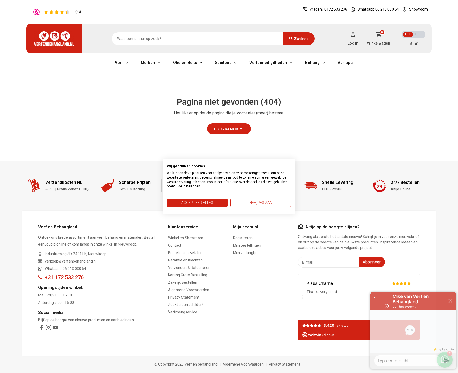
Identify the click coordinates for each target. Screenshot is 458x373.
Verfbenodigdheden (268, 62)
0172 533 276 (335, 9)
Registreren (243, 238)
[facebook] (41, 328)
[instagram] (48, 328)
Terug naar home (229, 129)
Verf (119, 62)
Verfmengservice (182, 312)
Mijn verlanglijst (246, 253)
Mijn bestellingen (247, 245)
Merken (148, 62)
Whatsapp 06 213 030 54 (378, 9)
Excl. (418, 34)
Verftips (345, 62)
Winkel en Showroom (185, 238)
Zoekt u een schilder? (186, 305)
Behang (312, 62)
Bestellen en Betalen (185, 253)
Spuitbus (223, 62)
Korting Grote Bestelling (187, 275)
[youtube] (55, 328)
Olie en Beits (185, 62)
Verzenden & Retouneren (189, 267)
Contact (174, 245)
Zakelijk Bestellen (182, 282)
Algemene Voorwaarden (188, 290)
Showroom (418, 9)
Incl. (408, 34)
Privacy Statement (183, 297)
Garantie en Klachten (185, 260)
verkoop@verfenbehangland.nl (70, 261)
